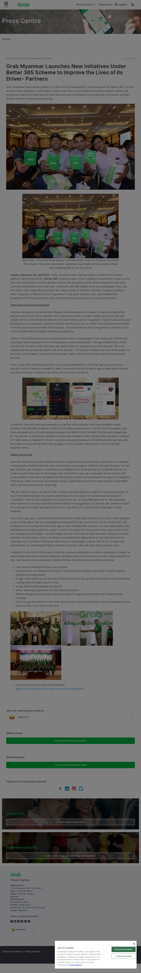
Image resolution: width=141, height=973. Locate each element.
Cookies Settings (124, 956)
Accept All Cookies (123, 949)
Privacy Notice (75, 965)
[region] (96, 955)
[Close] (134, 944)
